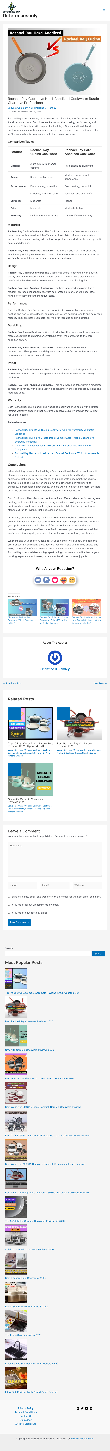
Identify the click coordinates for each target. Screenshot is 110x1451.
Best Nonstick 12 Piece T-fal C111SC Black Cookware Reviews (40, 1078)
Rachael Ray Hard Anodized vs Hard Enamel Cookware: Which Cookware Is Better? (86, 620)
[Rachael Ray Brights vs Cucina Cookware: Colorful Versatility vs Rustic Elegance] (54, 607)
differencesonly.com (82, 1438)
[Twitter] (82, 1408)
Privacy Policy (25, 1408)
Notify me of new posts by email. (29, 912)
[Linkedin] (86, 1408)
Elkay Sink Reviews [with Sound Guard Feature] (31, 1392)
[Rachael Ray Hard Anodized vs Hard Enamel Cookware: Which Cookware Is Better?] (86, 607)
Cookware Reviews (16, 753)
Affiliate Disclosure (25, 1423)
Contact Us (25, 1416)
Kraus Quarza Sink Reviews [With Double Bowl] (31, 1363)
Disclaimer (26, 1419)
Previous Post (12, 683)
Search (9, 948)
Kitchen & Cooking (33, 753)
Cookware (47, 750)
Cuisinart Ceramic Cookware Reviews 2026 (29, 1249)
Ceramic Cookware (33, 750)
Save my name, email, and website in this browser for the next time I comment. (56, 896)
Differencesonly (20, 15)
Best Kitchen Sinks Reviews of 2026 (25, 1278)
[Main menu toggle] (104, 10)
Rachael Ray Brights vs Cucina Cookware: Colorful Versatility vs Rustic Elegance (54, 620)
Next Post (100, 683)
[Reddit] (91, 1408)
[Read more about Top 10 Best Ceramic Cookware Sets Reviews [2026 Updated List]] (30, 723)
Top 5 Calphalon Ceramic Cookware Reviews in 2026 (35, 1221)
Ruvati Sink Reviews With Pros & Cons (26, 1306)
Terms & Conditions (26, 1412)
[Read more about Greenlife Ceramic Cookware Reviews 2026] (30, 779)
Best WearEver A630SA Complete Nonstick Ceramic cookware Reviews (45, 1164)
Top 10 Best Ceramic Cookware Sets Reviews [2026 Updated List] (30, 745)
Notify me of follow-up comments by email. (34, 904)
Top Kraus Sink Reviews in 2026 (23, 1335)
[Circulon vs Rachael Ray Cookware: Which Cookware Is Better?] (22, 607)
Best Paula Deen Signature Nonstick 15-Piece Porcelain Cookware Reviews (47, 1192)
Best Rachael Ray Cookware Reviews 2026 (74, 745)
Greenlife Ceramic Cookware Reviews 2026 (26, 800)
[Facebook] (78, 1408)
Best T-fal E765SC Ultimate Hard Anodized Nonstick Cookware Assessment (47, 1135)
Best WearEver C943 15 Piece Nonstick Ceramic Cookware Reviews (43, 1107)
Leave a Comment (18, 107)
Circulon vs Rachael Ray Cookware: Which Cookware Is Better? (22, 620)
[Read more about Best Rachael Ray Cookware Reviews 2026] (79, 723)
